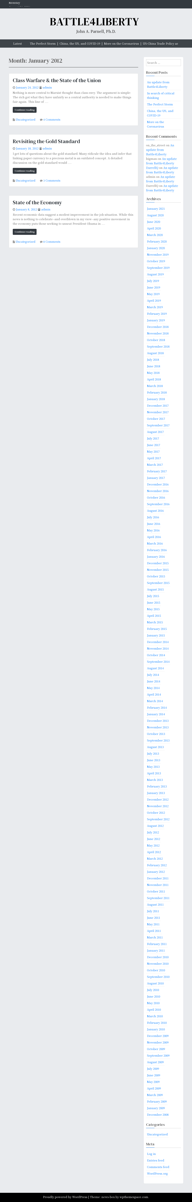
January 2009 (156, 1108)
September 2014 (158, 661)
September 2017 (158, 425)
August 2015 (155, 589)
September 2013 (158, 740)
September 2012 (158, 819)
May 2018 (153, 373)
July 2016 (153, 517)
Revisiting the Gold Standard (46, 141)
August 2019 (155, 274)
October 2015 (156, 576)
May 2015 (153, 609)
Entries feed (155, 1160)
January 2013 (156, 793)
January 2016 (156, 556)
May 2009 (153, 1082)
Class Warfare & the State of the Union (57, 80)
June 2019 (153, 287)
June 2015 (153, 602)
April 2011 (154, 931)
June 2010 (153, 996)
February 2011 (157, 944)
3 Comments (51, 180)
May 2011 (153, 924)
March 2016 (155, 543)
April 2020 (154, 228)
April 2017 (154, 458)
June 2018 (153, 366)
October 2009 (156, 1049)
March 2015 (155, 622)
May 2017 (153, 451)
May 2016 (153, 530)
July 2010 (153, 990)
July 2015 (153, 596)
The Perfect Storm (160, 104)
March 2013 (155, 780)
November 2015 (158, 570)
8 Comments (51, 241)
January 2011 (156, 950)
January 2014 (156, 714)
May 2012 (153, 845)
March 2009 (155, 1095)
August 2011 (155, 904)
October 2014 (156, 655)
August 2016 (155, 510)
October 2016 (156, 497)
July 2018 (153, 359)
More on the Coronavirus (155, 124)
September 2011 (158, 898)
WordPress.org (157, 1173)
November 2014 (158, 648)
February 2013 (157, 786)
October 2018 (156, 340)
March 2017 (155, 465)
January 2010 (156, 1029)
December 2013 (158, 721)
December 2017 (158, 405)
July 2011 (153, 911)
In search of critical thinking (160, 95)
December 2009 (158, 1036)
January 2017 (156, 478)
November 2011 (158, 885)
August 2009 (155, 1062)
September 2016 (158, 504)
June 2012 (153, 839)
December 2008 (158, 1114)
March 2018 (155, 386)
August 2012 (155, 826)
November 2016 (158, 491)
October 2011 (156, 891)
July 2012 (153, 832)
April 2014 (154, 694)
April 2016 (154, 537)
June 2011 (153, 918)
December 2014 (158, 642)
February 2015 (157, 629)
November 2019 (158, 254)
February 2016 (157, 550)
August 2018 (155, 353)
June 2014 (153, 681)
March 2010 (155, 1016)
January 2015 (156, 635)
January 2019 (156, 320)
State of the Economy (37, 202)
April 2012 (154, 852)
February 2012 (157, 865)
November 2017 (158, 412)
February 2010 (157, 1023)
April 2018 (154, 379)
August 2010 (155, 983)
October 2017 (156, 419)
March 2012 (155, 858)
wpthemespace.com (134, 1197)
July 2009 (153, 1069)
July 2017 (153, 438)
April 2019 (154, 300)
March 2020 (155, 235)
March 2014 (155, 701)
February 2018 (157, 392)
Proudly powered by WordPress (65, 1197)
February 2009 (157, 1101)
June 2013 (153, 760)
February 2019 (157, 314)
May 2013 (153, 767)
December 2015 (158, 563)
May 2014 (153, 688)
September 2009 (158, 1055)
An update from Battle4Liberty (158, 84)
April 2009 (154, 1088)
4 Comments (51, 119)
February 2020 (157, 241)
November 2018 (158, 333)
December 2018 (158, 327)
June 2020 (153, 222)
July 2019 (153, 281)
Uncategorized (25, 119)
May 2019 (153, 294)
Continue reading (25, 109)
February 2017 (157, 471)
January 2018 (156, 399)
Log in (151, 1154)
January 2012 (156, 872)
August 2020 (155, 215)
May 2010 (153, 1003)
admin (47, 87)
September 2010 (158, 977)
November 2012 (158, 806)
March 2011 (155, 937)
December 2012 (158, 799)
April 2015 (154, 616)
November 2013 (158, 727)
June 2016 (153, 524)
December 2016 (158, 484)
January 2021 (156, 208)
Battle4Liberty (94, 21)
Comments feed (158, 1167)
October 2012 (156, 812)
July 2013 (153, 753)
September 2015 (158, 583)
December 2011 (158, 878)
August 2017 (155, 432)
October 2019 (156, 261)
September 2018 (158, 346)
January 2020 (156, 248)
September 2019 (158, 268)
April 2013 (154, 773)
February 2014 (157, 707)
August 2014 (155, 668)
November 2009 (158, 1042)
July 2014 (153, 675)
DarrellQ (152, 168)
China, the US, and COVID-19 (160, 113)
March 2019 (155, 307)
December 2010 (158, 957)
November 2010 (158, 963)
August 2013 (155, 747)
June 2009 (153, 1075)
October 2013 (156, 734)
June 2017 (153, 445)
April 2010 (154, 1009)
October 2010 (156, 970)
